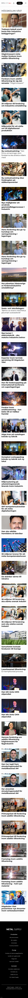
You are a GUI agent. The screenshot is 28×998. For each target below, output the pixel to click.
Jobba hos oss (14, 974)
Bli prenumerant (14, 937)
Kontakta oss (14, 971)
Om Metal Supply (14, 977)
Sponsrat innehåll (14, 961)
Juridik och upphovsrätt (14, 956)
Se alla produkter (14, 945)
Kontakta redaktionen (14, 969)
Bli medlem (14, 940)
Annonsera (14, 943)
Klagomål (14, 958)
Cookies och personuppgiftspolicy (14, 953)
